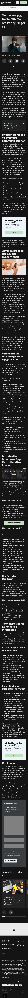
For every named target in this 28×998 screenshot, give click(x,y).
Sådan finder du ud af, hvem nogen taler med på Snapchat (12, 902)
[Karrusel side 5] (15, 916)
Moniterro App (11, 459)
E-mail (5, 843)
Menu (13, 67)
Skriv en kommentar (10, 860)
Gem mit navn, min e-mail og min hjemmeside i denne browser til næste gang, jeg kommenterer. (13, 853)
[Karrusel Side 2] (6, 916)
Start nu (23, 2)
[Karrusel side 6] (18, 916)
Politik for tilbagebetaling (6, 948)
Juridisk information (20, 945)
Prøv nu (14, 232)
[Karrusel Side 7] (21, 916)
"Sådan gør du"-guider (11, 7)
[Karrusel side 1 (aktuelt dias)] (3, 916)
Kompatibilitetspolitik (8, 944)
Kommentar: (6, 815)
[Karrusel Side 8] (24, 916)
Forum (4, 953)
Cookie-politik (21, 941)
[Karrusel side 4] (12, 916)
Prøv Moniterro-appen (14, 522)
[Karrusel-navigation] (5, 912)
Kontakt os (5, 951)
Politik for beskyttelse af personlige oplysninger (8, 940)
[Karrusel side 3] (9, 916)
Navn (5, 837)
